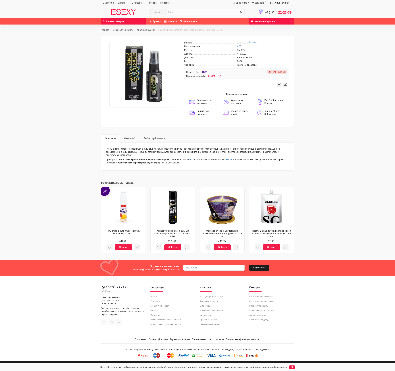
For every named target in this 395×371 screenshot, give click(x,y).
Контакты (165, 3)
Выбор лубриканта (154, 138)
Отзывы (129, 138)
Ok (292, 367)
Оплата (121, 3)
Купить (125, 247)
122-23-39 (278, 12)
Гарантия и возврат (159, 306)
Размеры (152, 3)
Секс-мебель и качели (210, 324)
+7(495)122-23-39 (117, 286)
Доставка (137, 3)
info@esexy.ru (108, 291)
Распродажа (190, 21)
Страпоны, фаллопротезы (261, 310)
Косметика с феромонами (212, 310)
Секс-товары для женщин (261, 296)
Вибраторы (205, 306)
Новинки (172, 21)
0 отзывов (252, 42)
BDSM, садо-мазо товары (212, 296)
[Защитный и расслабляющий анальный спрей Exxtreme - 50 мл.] (142, 74)
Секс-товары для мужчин (261, 301)
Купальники (205, 315)
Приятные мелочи (208, 320)
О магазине (108, 3)
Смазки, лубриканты (123, 30)
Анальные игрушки (209, 301)
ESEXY (229, 159)
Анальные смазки (146, 30)
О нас (153, 310)
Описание (110, 138)
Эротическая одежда (259, 320)
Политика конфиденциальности (165, 324)
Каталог (115, 21)
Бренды (156, 21)
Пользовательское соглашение (165, 320)
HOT (191, 159)
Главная (105, 30)
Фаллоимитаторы (257, 315)
